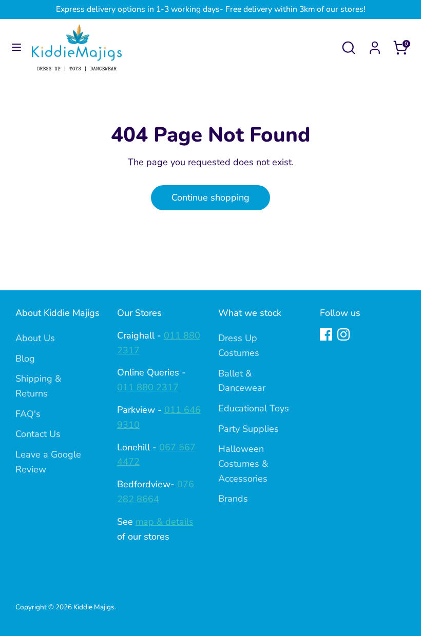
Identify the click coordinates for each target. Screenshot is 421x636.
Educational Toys (253, 408)
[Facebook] (326, 334)
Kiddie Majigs (93, 607)
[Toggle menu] (16, 47)
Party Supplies (248, 429)
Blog (25, 358)
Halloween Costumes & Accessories (243, 464)
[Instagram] (343, 334)
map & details (165, 521)
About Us (35, 338)
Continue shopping (210, 197)
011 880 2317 (148, 387)
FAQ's (28, 414)
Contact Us (38, 434)
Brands (233, 498)
